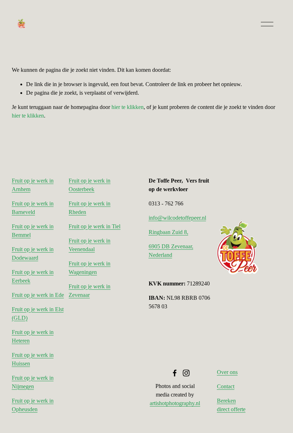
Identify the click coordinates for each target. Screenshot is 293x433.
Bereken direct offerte (231, 405)
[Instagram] (186, 373)
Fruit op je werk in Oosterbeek (89, 185)
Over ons (227, 372)
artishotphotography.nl (175, 403)
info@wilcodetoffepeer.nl (177, 218)
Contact (225, 386)
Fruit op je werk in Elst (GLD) (38, 313)
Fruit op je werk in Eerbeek (33, 276)
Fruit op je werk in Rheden (89, 207)
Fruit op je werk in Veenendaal (89, 245)
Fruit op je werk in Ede (38, 295)
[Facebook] (174, 373)
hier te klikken (127, 107)
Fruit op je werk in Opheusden (33, 405)
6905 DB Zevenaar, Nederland (171, 250)
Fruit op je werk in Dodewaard (33, 253)
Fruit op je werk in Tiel (94, 226)
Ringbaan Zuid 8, (168, 232)
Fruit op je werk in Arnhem (33, 185)
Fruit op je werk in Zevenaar (89, 290)
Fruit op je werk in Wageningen (89, 267)
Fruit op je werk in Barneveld (33, 207)
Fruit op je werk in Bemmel (33, 230)
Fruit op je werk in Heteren (33, 336)
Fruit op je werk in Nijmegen (33, 382)
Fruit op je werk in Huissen (33, 359)
